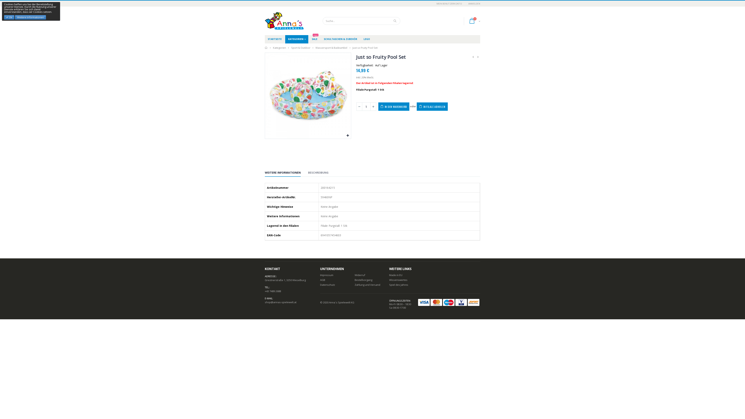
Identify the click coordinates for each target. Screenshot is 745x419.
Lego (367, 39)
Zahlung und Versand (367, 285)
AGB (322, 280)
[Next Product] (478, 57)
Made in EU (395, 275)
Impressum (326, 275)
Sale (315, 38)
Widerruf (360, 275)
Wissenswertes (398, 280)
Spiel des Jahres (398, 285)
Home (266, 48)
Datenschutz (327, 285)
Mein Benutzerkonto (449, 3)
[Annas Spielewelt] (278, 21)
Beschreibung (318, 172)
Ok (10, 17)
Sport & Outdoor (300, 47)
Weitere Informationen (283, 172)
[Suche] (395, 21)
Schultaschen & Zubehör (340, 39)
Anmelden (474, 3)
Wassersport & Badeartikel (331, 47)
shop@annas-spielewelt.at (280, 302)
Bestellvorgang (363, 280)
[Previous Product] (473, 57)
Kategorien (295, 39)
